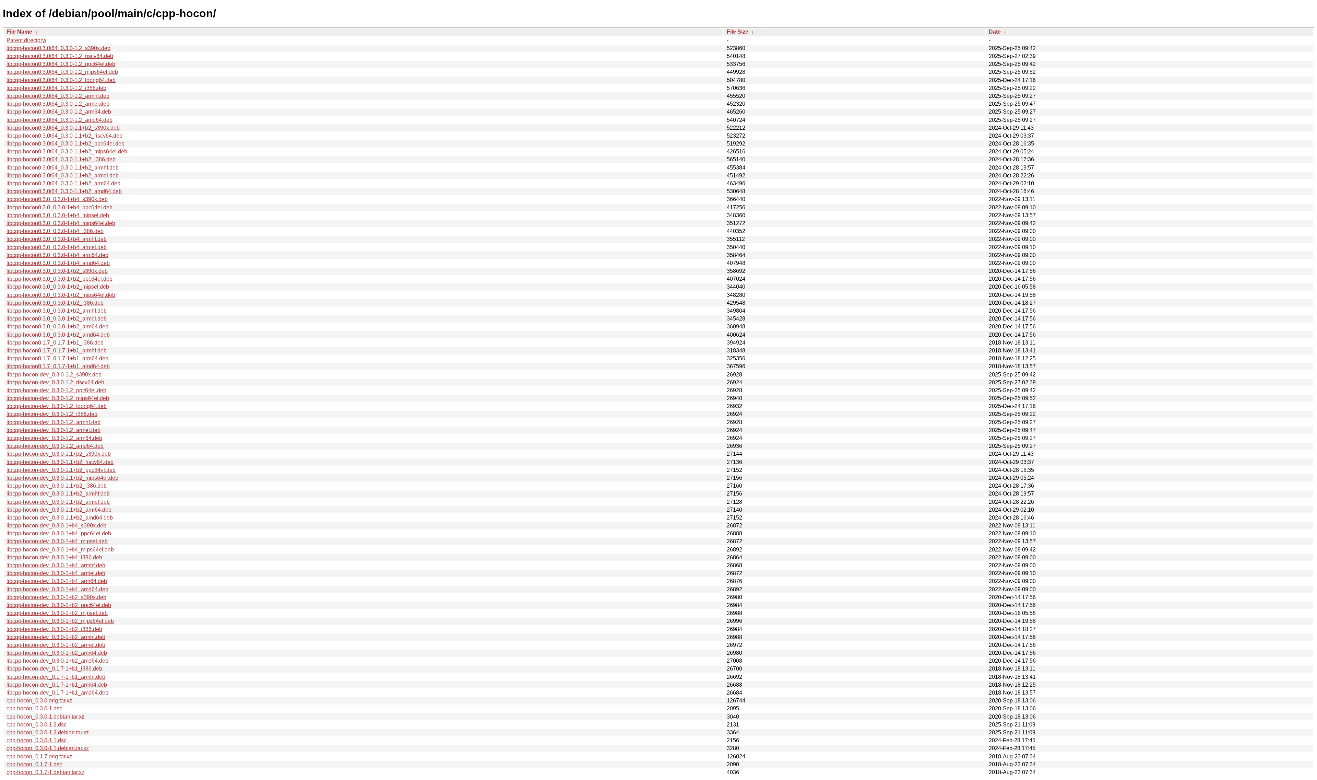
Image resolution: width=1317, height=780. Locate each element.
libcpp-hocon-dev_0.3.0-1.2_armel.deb (53, 430)
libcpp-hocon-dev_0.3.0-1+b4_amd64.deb (57, 589)
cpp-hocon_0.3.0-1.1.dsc (37, 740)
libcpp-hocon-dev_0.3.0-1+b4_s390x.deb (56, 525)
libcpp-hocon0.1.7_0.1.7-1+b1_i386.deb (55, 343)
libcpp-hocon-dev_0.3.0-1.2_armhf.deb (53, 422)
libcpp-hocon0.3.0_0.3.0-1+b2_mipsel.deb (58, 287)
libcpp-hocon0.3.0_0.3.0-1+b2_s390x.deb (57, 271)
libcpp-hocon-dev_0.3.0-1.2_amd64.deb (55, 446)
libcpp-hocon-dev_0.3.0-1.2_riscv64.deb (55, 382)
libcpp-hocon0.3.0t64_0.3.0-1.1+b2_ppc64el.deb (65, 144)
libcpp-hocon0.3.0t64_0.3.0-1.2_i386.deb (56, 88)
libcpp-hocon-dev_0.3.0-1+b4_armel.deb (56, 573)
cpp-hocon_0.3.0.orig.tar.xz (39, 700)
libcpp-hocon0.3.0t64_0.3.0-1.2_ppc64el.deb (61, 64)
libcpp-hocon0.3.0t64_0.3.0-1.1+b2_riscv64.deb (64, 136)
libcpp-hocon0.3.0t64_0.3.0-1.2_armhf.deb (58, 96)
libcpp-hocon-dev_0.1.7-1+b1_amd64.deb (57, 693)
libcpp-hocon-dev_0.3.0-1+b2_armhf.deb (56, 637)
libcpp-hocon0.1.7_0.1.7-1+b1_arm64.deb (57, 358)
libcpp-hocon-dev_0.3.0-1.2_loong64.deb (57, 406)
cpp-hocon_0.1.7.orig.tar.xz (39, 756)
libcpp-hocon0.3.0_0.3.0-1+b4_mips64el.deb (61, 223)
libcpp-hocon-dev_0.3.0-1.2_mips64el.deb (58, 398)
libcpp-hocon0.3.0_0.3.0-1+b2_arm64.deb (57, 326)
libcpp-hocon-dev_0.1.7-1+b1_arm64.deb (57, 685)
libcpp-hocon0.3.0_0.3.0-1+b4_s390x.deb (57, 199)
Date (995, 32)
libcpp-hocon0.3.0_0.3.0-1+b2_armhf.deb (57, 311)
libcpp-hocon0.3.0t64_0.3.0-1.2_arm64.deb (59, 112)
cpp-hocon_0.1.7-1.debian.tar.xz (45, 772)
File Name (19, 32)
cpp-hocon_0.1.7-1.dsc (34, 764)
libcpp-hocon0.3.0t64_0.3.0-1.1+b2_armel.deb (63, 175)
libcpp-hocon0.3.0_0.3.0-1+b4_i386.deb (55, 231)
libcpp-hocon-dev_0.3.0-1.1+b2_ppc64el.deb (61, 470)
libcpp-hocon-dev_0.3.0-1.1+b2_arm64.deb (59, 510)
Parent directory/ (26, 40)
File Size (737, 32)
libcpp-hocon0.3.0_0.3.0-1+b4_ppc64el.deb (59, 207)
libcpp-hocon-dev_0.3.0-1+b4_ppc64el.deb (59, 533)
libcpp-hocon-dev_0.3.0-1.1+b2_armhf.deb (58, 494)
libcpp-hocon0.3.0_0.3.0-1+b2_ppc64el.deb (59, 279)
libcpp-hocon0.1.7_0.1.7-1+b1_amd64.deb (58, 366)
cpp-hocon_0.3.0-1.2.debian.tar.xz (48, 732)
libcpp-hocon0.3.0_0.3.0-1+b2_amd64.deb (58, 335)
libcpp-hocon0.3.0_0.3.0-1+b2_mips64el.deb (61, 295)
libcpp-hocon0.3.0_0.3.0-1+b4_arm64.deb (57, 255)
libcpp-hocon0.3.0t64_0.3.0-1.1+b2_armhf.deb (63, 168)
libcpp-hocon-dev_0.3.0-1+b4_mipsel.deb (57, 541)
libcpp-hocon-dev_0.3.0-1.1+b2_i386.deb (57, 486)
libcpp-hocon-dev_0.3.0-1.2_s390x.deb (54, 374)
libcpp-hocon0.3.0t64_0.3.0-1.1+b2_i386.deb (61, 159)
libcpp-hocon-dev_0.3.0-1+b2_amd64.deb (57, 661)
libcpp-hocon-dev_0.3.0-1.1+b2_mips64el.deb (62, 478)
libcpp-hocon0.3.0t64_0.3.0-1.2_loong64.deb (61, 80)
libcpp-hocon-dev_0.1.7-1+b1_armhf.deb (56, 677)
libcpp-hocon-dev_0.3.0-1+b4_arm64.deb (57, 581)
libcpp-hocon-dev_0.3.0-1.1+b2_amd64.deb (60, 518)
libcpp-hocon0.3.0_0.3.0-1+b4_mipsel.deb (58, 215)
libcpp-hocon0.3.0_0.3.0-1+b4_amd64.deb (58, 263)
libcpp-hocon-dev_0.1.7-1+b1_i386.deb (54, 669)
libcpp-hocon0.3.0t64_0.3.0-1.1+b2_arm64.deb (63, 183)
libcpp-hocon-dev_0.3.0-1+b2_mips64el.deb (60, 621)
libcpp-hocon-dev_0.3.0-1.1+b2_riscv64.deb (60, 462)
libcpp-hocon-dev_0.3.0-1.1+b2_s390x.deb (59, 454)
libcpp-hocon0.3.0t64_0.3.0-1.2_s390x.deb (58, 48)
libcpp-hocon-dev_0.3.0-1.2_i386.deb (52, 414)
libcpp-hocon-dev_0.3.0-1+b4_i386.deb (54, 557)
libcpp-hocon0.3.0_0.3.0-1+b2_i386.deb (55, 303)
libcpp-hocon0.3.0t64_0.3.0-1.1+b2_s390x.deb (63, 128)
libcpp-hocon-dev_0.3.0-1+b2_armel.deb (56, 645)
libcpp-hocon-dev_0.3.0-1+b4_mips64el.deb (60, 549)
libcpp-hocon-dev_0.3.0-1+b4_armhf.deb (56, 565)
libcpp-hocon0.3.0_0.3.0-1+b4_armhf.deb (57, 239)
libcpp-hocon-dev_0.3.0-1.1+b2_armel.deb (58, 502)
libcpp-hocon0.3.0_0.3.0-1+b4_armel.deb (57, 247)
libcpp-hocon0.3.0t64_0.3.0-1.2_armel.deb (58, 104)
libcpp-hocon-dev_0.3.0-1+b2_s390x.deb (56, 597)
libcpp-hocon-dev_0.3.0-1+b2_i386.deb (54, 629)
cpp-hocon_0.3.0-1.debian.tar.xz (45, 717)
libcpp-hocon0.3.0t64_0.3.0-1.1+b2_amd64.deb (64, 191)
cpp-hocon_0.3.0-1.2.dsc (37, 724)
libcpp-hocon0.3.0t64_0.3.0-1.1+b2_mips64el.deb (67, 151)
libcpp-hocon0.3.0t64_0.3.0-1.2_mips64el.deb (62, 72)
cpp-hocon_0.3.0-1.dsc (34, 708)
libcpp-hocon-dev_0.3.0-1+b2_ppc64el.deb (59, 605)
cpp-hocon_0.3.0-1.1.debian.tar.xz (48, 748)
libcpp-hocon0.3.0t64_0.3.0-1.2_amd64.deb (59, 120)
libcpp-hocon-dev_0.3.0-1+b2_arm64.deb (57, 653)
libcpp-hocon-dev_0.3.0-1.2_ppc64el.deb (56, 390)
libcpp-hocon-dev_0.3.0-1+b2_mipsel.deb (57, 613)
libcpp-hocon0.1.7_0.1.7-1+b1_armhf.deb (57, 350)
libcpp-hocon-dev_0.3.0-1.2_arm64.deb (54, 438)
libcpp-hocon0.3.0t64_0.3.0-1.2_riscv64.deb (60, 56)
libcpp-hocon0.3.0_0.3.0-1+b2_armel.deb (57, 319)
